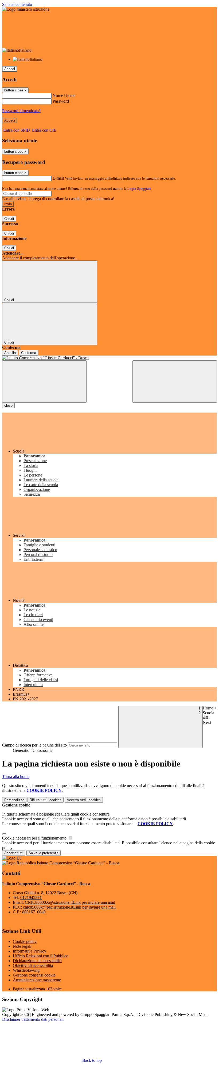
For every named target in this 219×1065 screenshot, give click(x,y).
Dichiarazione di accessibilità (37, 960)
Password (61, 101)
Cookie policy (25, 941)
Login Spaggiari (139, 189)
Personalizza (14, 800)
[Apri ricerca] (174, 381)
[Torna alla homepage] (109, 358)
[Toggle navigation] (44, 381)
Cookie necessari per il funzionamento (35, 838)
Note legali (22, 946)
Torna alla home (15, 776)
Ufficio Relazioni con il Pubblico (40, 956)
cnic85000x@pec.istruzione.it (69, 907)
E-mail (58, 178)
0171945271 (31, 897)
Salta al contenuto (17, 4)
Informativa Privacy (29, 951)
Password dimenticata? (21, 110)
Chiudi (9, 219)
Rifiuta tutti (45, 800)
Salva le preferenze (43, 853)
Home (208, 708)
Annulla (10, 353)
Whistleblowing (26, 970)
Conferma (28, 353)
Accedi (9, 69)
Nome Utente (64, 95)
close (8, 406)
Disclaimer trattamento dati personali (33, 1019)
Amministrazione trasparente (37, 980)
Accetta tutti (84, 800)
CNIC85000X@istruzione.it (70, 902)
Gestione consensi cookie (34, 975)
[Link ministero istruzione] (25, 9)
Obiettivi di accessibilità (33, 965)
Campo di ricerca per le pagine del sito (34, 745)
